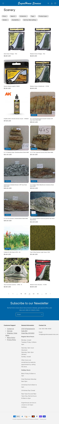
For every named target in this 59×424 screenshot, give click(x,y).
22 (33, 293)
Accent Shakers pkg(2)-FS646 (12, 86)
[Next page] (50, 293)
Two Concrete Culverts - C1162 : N (13, 284)
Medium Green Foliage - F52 (37, 53)
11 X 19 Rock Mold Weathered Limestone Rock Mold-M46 (42, 185)
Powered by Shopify (33, 419)
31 (46, 293)
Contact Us (10, 328)
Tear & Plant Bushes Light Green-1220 (40, 252)
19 (21, 293)
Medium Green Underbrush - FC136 (39, 86)
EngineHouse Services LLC (23, 419)
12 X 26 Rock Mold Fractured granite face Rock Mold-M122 (42, 219)
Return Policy (11, 337)
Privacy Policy (11, 339)
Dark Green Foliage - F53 (10, 53)
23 (37, 293)
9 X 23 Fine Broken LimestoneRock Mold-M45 (16, 218)
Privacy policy (43, 419)
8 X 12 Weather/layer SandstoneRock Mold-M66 (16, 152)
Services (9, 331)
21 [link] (29, 293)
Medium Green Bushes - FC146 (38, 284)
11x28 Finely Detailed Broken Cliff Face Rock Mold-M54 (15, 185)
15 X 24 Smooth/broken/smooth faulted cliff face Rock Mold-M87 (41, 119)
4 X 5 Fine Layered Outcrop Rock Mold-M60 (41, 152)
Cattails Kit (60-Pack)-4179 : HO (12, 252)
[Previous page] (8, 293)
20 (25, 293)
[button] (3, 3)
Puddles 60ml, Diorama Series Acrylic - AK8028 (16, 118)
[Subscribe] (41, 314)
